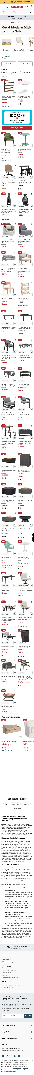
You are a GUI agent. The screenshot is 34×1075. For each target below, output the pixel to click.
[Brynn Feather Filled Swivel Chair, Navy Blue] (24, 748)
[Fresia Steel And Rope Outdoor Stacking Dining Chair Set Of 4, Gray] (20, 685)
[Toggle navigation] (2, 6)
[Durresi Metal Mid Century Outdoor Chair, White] (4, 565)
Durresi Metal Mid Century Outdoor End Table (24, 558)
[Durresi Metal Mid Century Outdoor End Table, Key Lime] (18, 566)
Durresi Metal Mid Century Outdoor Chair (8, 558)
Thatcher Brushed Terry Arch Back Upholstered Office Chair (8, 182)
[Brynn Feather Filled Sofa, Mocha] (6, 748)
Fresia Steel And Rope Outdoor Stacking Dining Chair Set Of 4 (25, 677)
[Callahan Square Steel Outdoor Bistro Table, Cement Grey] (18, 157)
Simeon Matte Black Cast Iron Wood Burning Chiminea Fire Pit (25, 211)
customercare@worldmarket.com (11, 977)
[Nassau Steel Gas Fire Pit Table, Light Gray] (2, 478)
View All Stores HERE (8, 987)
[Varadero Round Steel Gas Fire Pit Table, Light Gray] (2, 508)
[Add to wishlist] (15, 80)
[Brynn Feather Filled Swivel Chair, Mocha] (27, 748)
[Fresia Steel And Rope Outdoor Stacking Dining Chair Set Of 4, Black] (18, 685)
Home (3, 22)
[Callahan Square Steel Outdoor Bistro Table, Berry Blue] (22, 157)
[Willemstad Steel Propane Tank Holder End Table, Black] (20, 479)
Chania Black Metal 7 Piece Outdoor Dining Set (25, 356)
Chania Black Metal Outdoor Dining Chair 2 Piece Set (24, 414)
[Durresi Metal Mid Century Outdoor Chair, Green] (6, 565)
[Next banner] (32, 2)
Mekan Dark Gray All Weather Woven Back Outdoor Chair (24, 241)
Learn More (5, 1010)
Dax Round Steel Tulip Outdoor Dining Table (24, 97)
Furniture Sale (15, 804)
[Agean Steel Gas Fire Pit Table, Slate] (18, 508)
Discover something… (10, 12)
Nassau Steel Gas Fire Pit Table (8, 471)
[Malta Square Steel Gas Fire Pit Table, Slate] (2, 536)
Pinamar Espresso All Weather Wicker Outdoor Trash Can (25, 647)
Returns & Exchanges (8, 962)
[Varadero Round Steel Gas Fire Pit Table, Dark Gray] (4, 508)
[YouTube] (19, 1056)
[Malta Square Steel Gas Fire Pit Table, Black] (6, 536)
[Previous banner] (2, 2)
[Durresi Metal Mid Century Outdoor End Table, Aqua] (20, 566)
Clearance (26, 804)
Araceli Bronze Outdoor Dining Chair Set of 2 (25, 618)
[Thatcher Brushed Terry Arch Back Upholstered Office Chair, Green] (4, 189)
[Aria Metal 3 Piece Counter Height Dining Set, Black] (18, 189)
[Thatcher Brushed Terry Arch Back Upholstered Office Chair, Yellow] (2, 189)
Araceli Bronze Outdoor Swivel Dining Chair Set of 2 (25, 590)
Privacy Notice (17, 1068)
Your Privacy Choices (11, 1071)
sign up (28, 1016)
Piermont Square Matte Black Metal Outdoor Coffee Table (25, 328)
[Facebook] (3, 1056)
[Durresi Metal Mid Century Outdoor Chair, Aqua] (7, 565)
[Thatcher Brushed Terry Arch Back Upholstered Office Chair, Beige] (6, 189)
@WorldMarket (6, 1050)
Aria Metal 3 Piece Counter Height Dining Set (24, 182)
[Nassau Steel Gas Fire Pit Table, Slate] (6, 478)
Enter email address (10, 1016)
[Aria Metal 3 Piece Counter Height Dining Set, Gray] (20, 189)
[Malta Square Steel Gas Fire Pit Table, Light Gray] (4, 536)
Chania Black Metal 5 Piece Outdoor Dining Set (8, 385)
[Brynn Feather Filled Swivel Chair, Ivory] (26, 748)
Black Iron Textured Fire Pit (25, 529)
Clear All (4, 76)
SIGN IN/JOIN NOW (17, 128)
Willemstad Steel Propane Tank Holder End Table (24, 471)
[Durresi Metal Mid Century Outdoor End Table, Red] (22, 566)
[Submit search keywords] (30, 11)
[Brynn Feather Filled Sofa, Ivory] (7, 748)
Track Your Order (7, 959)
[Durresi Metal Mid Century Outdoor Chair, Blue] (9, 565)
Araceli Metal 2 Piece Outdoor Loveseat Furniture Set (7, 647)
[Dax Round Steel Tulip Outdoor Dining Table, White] (18, 104)
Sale (8, 22)
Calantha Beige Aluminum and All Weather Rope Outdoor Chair (24, 270)
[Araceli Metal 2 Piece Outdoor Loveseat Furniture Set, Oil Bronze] (2, 655)
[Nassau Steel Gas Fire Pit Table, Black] (4, 478)
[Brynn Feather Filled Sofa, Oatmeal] (4, 748)
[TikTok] (7, 1056)
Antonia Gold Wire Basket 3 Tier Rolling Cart (25, 299)
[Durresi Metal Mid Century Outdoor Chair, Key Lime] (2, 565)
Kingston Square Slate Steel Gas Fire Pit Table (24, 442)
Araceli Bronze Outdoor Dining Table (8, 589)
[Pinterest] (15, 1056)
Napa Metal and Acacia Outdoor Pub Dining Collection (8, 443)
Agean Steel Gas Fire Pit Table (25, 501)
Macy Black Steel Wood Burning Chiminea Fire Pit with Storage (8, 211)
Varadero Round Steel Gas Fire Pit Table (7, 501)
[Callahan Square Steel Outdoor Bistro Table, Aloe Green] (20, 157)
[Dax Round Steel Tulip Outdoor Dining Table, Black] (20, 104)
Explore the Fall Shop (17, 18)
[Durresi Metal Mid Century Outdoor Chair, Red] (11, 565)
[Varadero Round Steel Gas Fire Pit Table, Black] (6, 508)
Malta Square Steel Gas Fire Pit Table (8, 529)
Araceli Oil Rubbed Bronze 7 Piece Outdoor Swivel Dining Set (8, 619)
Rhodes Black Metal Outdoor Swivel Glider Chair (7, 414)
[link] (30, 6)
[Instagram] (11, 1056)
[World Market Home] (17, 7)
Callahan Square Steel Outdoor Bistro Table (24, 150)
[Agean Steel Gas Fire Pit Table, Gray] (20, 508)
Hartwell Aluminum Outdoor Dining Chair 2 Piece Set (8, 299)
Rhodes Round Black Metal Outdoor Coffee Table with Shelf (24, 385)
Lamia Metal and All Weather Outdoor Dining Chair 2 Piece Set (8, 357)
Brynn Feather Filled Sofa (8, 741)
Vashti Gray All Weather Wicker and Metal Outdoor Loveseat (8, 269)
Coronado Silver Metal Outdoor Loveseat (8, 677)
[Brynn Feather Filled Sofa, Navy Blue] (2, 748)
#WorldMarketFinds (17, 1050)
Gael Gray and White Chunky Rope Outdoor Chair (7, 241)
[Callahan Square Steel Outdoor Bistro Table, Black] (24, 157)
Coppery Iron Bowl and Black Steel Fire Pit (8, 707)
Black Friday (17, 808)
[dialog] (17, 1067)
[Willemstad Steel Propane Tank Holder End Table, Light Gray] (18, 479)
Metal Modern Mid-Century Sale (19, 22)
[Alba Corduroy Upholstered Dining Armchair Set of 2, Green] (2, 158)
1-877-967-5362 (6, 972)
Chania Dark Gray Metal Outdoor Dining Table (8, 327)
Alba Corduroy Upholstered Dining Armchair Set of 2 (7, 150)
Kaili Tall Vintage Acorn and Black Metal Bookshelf (8, 97)
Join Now (17, 2)
